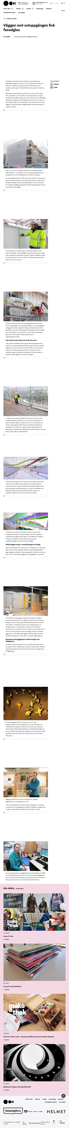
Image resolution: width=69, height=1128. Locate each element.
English (51, 3)
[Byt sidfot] (12, 9)
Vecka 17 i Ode (8, 936)
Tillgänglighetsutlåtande (34, 1123)
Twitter (55, 87)
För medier (21, 12)
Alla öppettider (39, 4)
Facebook (56, 84)
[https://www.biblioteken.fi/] (33, 1111)
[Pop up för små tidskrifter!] (34, 962)
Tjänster (18, 9)
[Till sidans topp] (63, 1096)
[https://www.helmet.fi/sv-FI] (56, 1111)
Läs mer (7, 939)
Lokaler (28, 9)
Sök (62, 10)
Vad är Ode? (7, 9)
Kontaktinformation (9, 12)
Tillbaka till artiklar (12, 18)
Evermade (42, 1124)
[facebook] (62, 3)
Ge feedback (62, 1122)
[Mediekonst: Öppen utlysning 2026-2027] (34, 1062)
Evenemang (39, 9)
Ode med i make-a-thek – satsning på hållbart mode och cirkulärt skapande (28, 1037)
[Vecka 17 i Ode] (34, 912)
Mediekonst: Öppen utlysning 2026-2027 (17, 1087)
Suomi (56, 3)
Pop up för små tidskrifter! (12, 986)
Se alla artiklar (20, 888)
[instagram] (65, 3)
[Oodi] (8, 1102)
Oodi (9, 3)
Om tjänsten (25, 1123)
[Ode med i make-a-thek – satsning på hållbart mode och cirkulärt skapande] (34, 1012)
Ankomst (48, 9)
